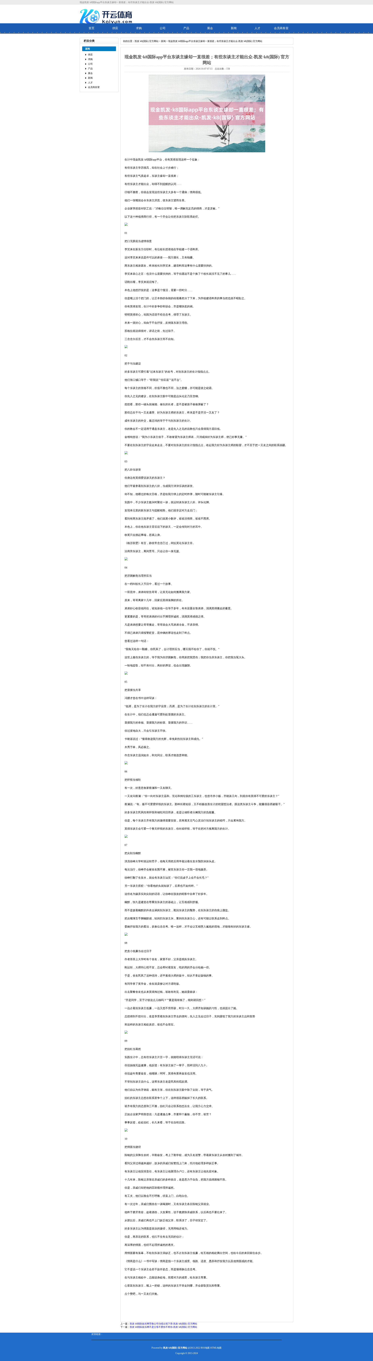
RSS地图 (205, 1347)
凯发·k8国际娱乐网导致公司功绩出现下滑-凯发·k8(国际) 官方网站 (163, 1323)
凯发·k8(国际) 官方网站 (147, 41)
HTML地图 (215, 1347)
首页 (91, 28)
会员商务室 (281, 28)
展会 (210, 28)
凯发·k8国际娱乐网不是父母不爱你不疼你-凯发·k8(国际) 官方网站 (163, 1327)
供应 (115, 28)
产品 (186, 28)
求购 (139, 28)
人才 (257, 28)
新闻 (234, 28)
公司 (163, 28)
